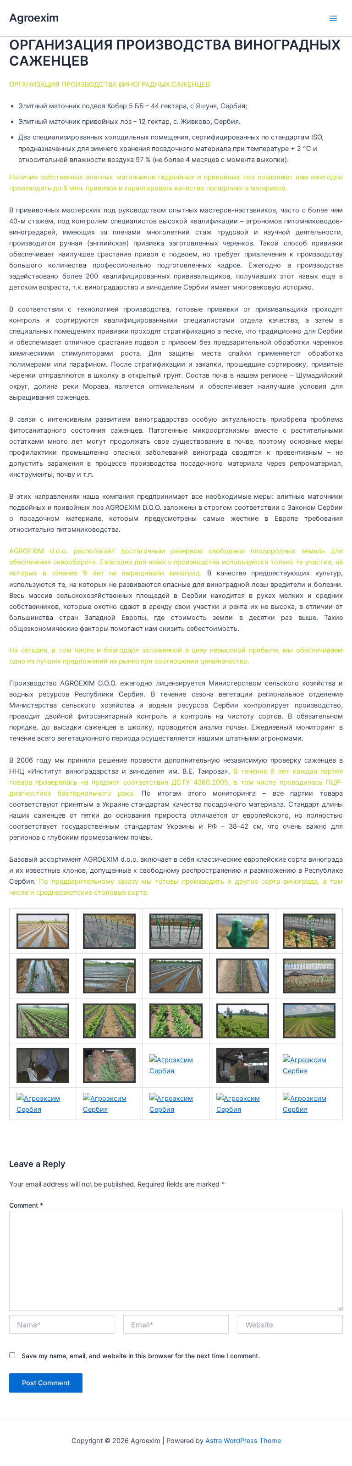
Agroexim (34, 17)
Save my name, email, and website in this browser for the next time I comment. (141, 1356)
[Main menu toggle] (333, 18)
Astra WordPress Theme (243, 1441)
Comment (26, 1205)
